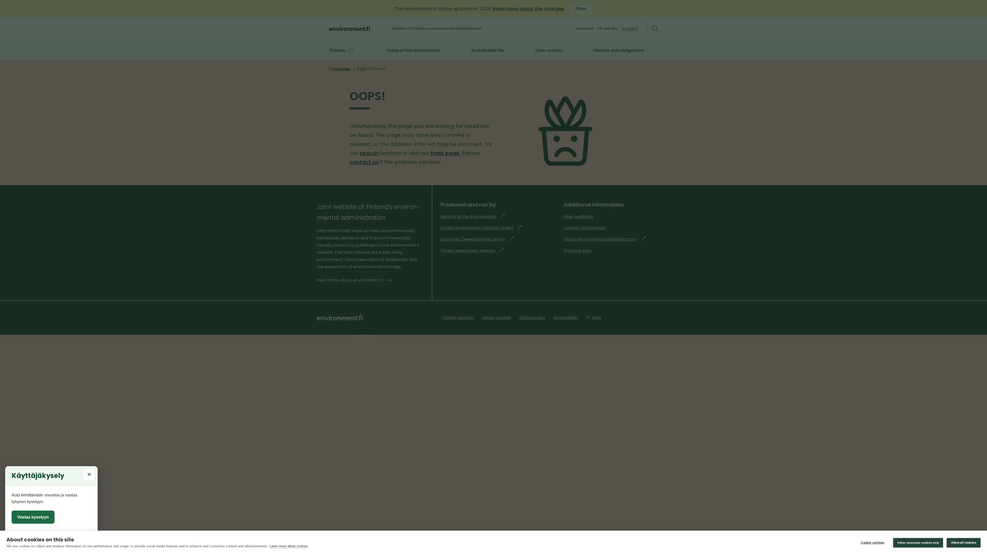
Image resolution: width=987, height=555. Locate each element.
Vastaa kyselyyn (33, 517)
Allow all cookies (963, 542)
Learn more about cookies (289, 546)
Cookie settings (872, 542)
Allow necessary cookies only (918, 542)
